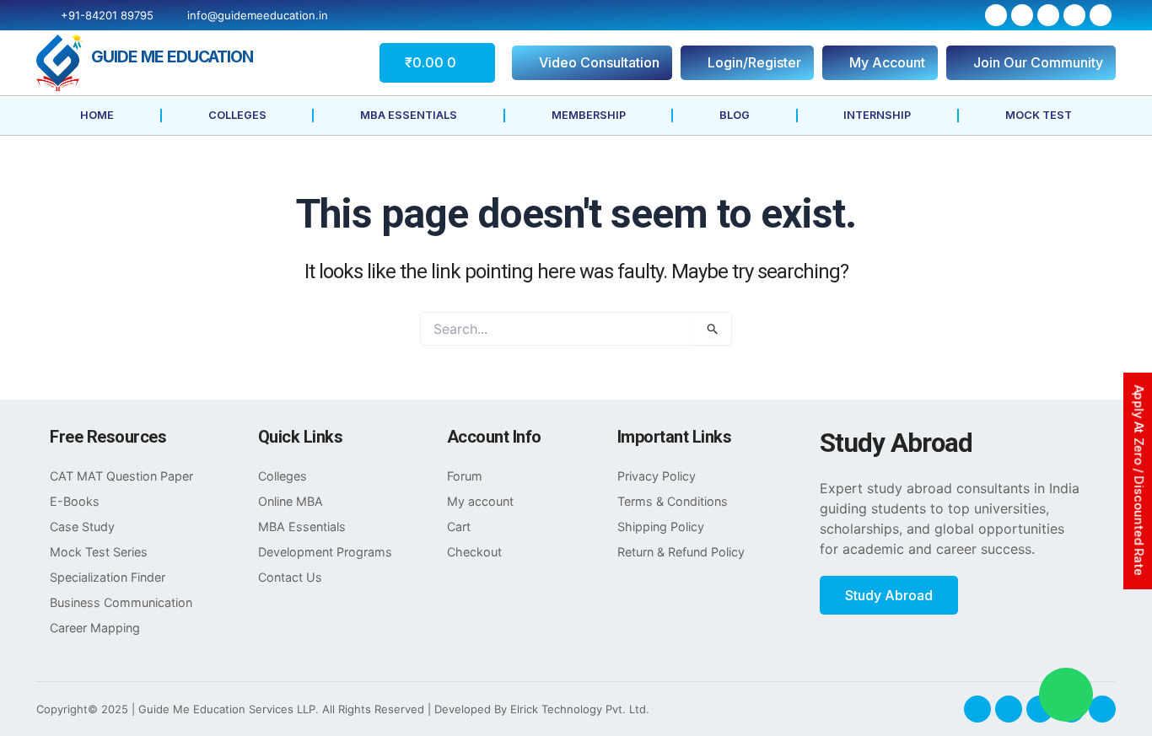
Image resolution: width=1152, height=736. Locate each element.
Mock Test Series (99, 552)
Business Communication (121, 602)
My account (480, 501)
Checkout (474, 552)
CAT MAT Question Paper (121, 476)
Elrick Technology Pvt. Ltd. (579, 709)
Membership (589, 115)
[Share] (1096, 18)
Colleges (237, 115)
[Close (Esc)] (1133, 18)
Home (97, 115)
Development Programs (325, 552)
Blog (734, 115)
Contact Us (290, 577)
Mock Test (1038, 115)
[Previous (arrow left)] (29, 368)
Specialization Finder (107, 577)
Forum (464, 476)
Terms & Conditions (672, 501)
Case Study (82, 526)
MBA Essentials (408, 115)
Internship (877, 115)
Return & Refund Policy (681, 552)
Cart (459, 526)
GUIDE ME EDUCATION (172, 56)
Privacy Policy (656, 476)
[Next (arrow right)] (1122, 368)
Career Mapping (95, 627)
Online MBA (290, 501)
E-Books (75, 501)
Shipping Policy (660, 526)
